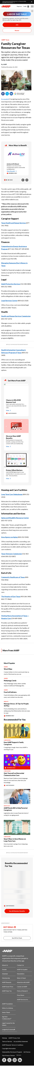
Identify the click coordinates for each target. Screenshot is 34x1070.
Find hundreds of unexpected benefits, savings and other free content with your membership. (14, 441)
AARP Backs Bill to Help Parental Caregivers (15, 809)
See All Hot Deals (17, 938)
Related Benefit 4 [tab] (10, 180)
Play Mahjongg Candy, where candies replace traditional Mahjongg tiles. (15, 684)
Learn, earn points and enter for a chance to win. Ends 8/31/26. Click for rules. (16, 405)
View (7, 410)
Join (17, 25)
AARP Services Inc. (22, 999)
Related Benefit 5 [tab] (12, 180)
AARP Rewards (6, 982)
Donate (4, 969)
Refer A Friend (21, 978)
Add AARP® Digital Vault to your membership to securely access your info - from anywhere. (16, 473)
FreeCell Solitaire (10, 692)
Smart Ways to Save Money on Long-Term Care (15, 840)
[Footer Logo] (17, 951)
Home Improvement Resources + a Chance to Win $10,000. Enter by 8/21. (14, 2)
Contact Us (20, 965)
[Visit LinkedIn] (20, 1060)
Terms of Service (7, 1041)
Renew (17, 30)
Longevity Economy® (8, 1029)
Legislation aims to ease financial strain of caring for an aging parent (16, 814)
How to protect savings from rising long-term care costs (16, 845)
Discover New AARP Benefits (13, 437)
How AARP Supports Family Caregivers (14, 743)
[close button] (32, 11)
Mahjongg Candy (10, 681)
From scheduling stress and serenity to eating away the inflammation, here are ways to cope (17, 711)
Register (19, 6)
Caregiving (7, 740)
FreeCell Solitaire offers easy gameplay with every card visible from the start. (17, 696)
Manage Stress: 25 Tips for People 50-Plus (16, 705)
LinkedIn (11, 93)
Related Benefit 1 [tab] (5, 180)
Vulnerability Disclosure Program (12, 1052)
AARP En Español (22, 969)
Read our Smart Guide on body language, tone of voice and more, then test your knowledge (16, 780)
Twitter (7, 93)
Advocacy (7, 805)
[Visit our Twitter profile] (9, 1060)
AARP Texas (5, 40)
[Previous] (23, 180)
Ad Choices (27, 1052)
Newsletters (20, 974)
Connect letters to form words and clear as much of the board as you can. (16, 673)
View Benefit (11, 171)
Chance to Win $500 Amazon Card (13, 401)
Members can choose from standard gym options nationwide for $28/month (16, 167)
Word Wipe (8, 669)
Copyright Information (9, 1048)
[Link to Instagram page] (15, 1060)
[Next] (27, 180)
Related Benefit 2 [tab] (6, 180)
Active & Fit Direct (13, 164)
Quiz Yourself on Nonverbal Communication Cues (14, 774)
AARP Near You (7, 991)
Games (6, 666)
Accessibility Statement (21, 1041)
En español (5, 99)
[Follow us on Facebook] (4, 1060)
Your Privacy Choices (8, 1055)
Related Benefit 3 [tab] (8, 180)
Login (25, 6)
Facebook (3, 93)
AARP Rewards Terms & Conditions (12, 1045)
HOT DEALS (8, 927)
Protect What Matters (14, 470)
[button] (32, 6)
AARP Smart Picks (7, 986)
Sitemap (4, 1038)
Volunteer (5, 974)
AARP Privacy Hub (14, 1038)
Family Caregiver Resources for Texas (15, 46)
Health (6, 701)
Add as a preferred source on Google (22, 93)
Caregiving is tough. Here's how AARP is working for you (16, 748)
